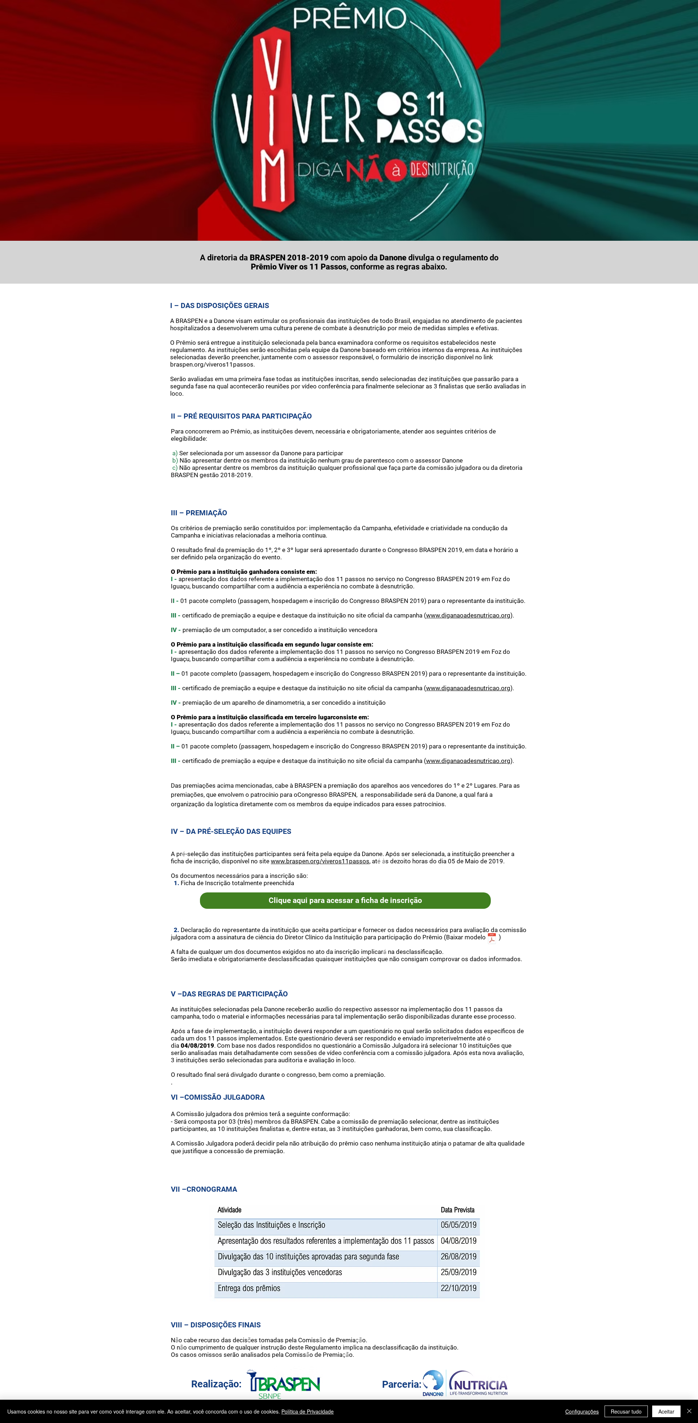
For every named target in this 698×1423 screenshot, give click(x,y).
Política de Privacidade (307, 1411)
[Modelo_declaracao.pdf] (492, 939)
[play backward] (431, 1383)
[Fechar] (689, 1411)
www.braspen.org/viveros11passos (320, 861)
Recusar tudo (626, 1411)
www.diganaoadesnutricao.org (468, 615)
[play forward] (501, 1383)
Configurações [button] (582, 1411)
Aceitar (666, 1411)
